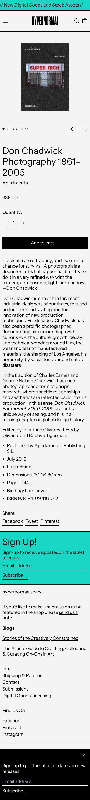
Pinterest (11, 727)
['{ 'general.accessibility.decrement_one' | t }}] (4, 223)
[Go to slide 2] (8, 129)
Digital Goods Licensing (26, 696)
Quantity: (12, 212)
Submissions (15, 689)
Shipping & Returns (22, 675)
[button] (77, 21)
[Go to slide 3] (13, 129)
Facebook (12, 721)
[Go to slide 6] (26, 129)
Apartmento (15, 183)
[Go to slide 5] (22, 129)
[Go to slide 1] (3, 129)
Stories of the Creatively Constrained (40, 638)
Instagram (13, 734)
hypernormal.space (22, 592)
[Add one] (24, 223)
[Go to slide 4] (17, 129)
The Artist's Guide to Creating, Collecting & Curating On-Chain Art (44, 651)
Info (6, 669)
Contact (10, 682)
